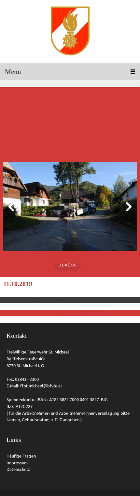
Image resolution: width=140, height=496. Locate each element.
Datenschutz (18, 469)
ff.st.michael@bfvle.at (41, 385)
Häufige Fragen (21, 456)
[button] (70, 208)
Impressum (17, 462)
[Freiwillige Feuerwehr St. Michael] (70, 32)
